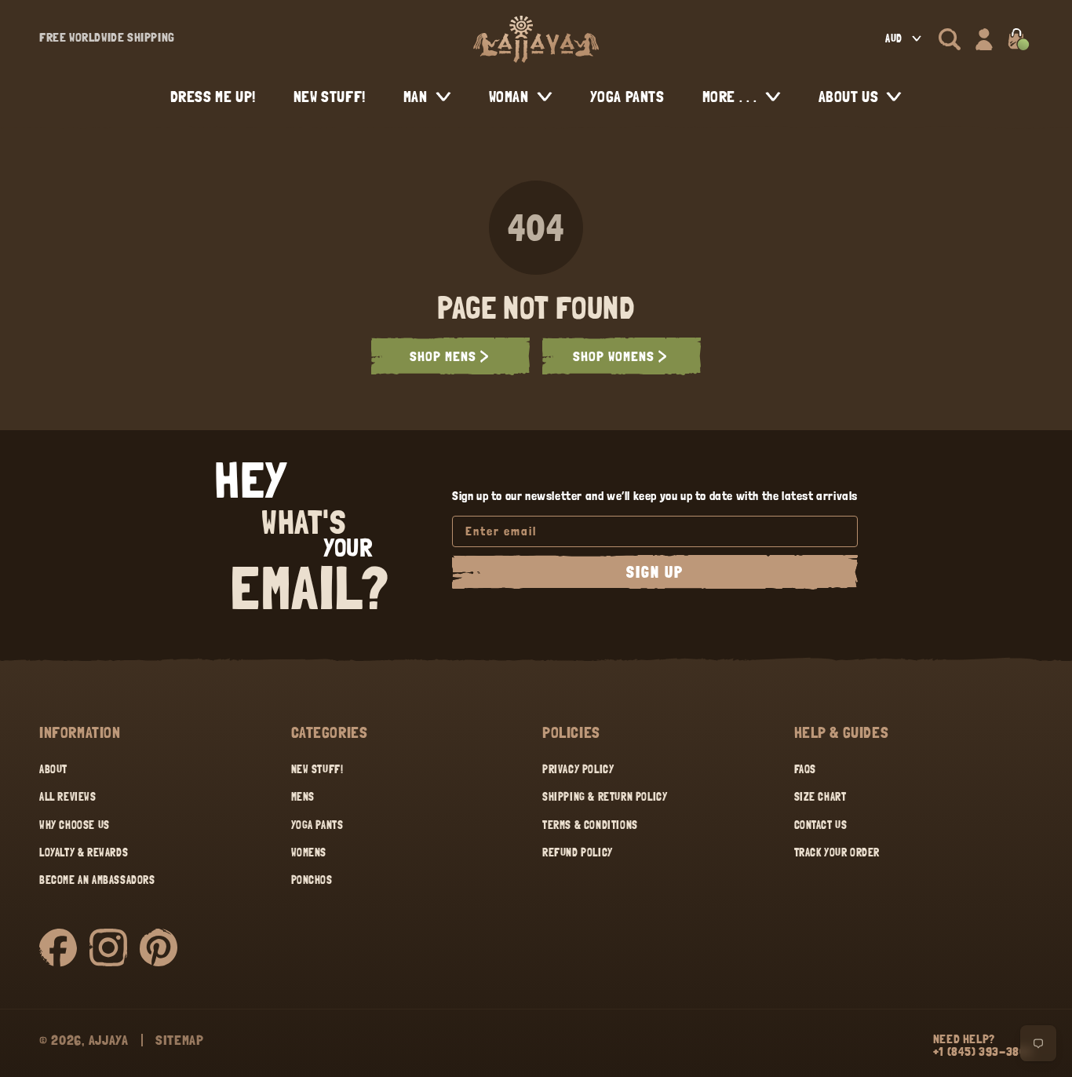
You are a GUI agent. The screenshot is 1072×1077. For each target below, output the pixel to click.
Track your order (837, 852)
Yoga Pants (317, 825)
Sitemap (179, 1039)
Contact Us (821, 825)
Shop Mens (443, 356)
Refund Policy (577, 852)
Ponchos (312, 880)
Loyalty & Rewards (83, 852)
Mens (303, 796)
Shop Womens (614, 356)
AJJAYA (109, 1039)
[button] (949, 39)
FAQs (805, 769)
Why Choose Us (74, 825)
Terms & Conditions (590, 825)
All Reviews (68, 796)
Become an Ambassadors (97, 880)
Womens (309, 852)
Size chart (820, 796)
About (53, 769)
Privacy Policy (578, 769)
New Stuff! (317, 769)
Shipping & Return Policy (604, 796)
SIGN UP (655, 572)
